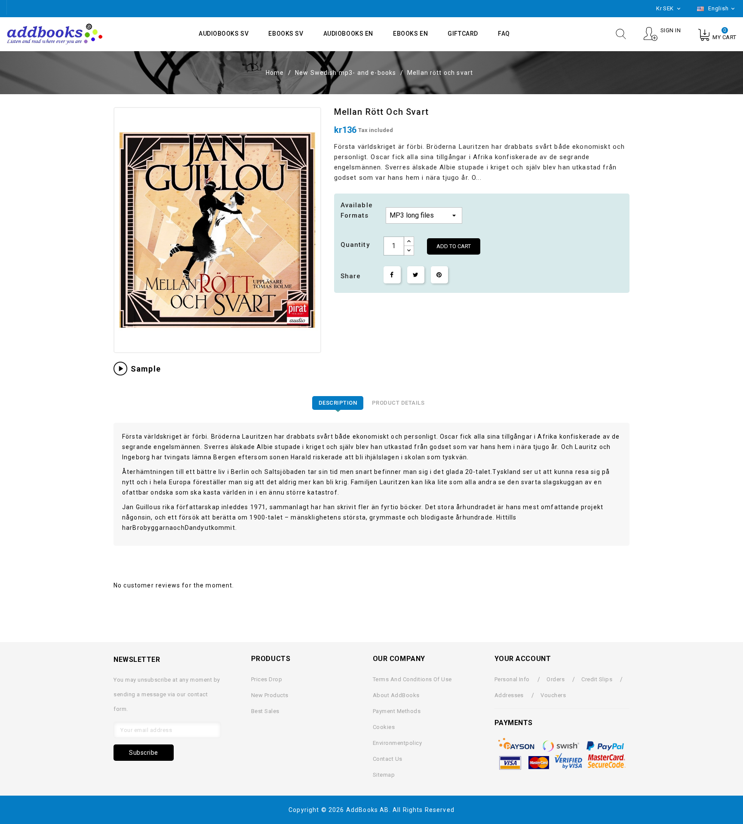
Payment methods (397, 711)
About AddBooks (396, 695)
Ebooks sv (285, 33)
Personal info (512, 679)
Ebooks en (410, 33)
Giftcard (463, 33)
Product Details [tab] (398, 403)
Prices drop (266, 679)
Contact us (387, 759)
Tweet (415, 274)
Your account (522, 659)
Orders (556, 679)
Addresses (509, 695)
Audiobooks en (348, 33)
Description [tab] (338, 403)
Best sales (265, 711)
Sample (146, 368)
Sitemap (384, 775)
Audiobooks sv (224, 33)
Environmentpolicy (397, 743)
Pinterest (439, 274)
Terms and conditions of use (412, 679)
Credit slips (596, 679)
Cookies (384, 727)
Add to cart (453, 246)
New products (270, 695)
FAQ (504, 33)
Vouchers (553, 695)
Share (392, 274)
